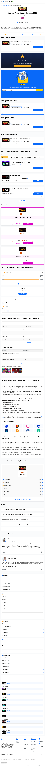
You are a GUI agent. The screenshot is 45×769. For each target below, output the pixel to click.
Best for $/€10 (28, 157)
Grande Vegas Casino (6, 5)
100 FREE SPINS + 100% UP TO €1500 (20, 162)
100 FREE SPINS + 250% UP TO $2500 (22, 237)
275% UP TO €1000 (15, 175)
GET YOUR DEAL (22, 65)
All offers (4, 157)
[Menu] (1, 1)
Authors (25, 748)
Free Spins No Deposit (13, 157)
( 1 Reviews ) (22, 19)
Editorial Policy (26, 744)
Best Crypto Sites (33, 751)
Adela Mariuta (21, 22)
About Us (25, 741)
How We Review (26, 742)
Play (38, 46)
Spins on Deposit (17, 34)
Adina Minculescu (12, 558)
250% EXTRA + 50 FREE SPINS (22, 256)
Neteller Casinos (33, 744)
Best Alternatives (27, 34)
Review (43, 34)
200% (22, 157)
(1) (29, 44)
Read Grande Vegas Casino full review (22, 363)
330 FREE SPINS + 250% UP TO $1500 (22, 217)
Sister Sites (36, 34)
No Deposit (8, 34)
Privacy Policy (18, 743)
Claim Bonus (39, 90)
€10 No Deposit (33, 741)
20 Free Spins (33, 742)
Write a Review (22, 293)
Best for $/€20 (37, 157)
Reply (8, 310)
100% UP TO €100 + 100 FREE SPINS (19, 188)
